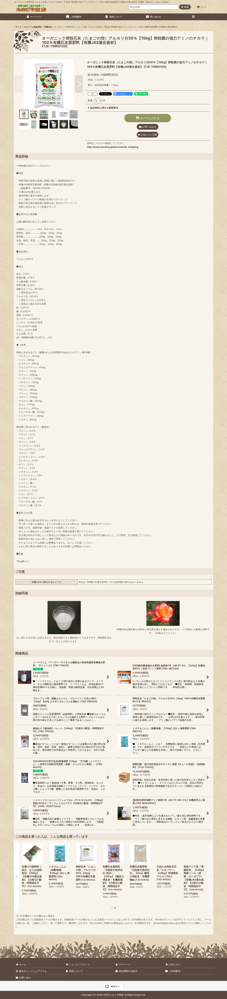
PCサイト (115, 986)
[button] (193, 16)
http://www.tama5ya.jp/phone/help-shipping (112, 146)
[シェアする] (92, 94)
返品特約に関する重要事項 (104, 107)
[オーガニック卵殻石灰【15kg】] (49, 84)
